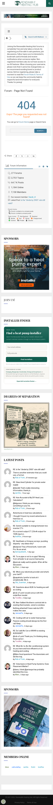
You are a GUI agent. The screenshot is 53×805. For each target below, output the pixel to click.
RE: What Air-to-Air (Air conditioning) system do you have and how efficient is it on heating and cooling (31, 648)
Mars (17, 567)
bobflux (18, 536)
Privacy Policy (19, 802)
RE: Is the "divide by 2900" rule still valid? (29, 469)
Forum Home (24, 122)
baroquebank (20, 552)
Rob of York (20, 478)
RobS (33, 767)
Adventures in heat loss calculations (27, 513)
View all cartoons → (8, 449)
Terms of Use (31, 802)
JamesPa (19, 613)
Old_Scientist (20, 582)
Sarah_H (32, 197)
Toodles (18, 598)
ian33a (18, 493)
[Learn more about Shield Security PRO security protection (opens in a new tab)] (3, 801)
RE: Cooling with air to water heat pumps (29, 618)
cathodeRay (16, 767)
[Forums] (7, 38)
